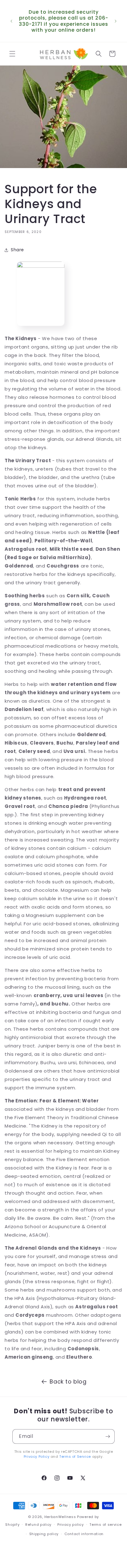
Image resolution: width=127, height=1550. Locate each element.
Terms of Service (75, 1456)
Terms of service (105, 1524)
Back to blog (68, 1381)
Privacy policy (70, 1524)
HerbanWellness (60, 1516)
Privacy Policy (36, 1456)
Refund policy (38, 1524)
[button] (12, 54)
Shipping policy (44, 1533)
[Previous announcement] (11, 21)
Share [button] (17, 250)
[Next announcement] (115, 21)
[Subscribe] (107, 1436)
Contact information (84, 1533)
